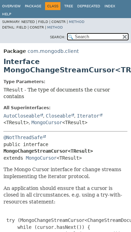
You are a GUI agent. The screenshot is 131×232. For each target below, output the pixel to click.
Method (77, 22)
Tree (68, 6)
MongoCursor (46, 122)
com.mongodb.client (53, 51)
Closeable (58, 116)
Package (33, 6)
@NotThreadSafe (23, 137)
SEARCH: (57, 37)
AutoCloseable (21, 116)
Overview (11, 6)
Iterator (88, 116)
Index (109, 6)
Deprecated (88, 6)
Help (6, 14)
